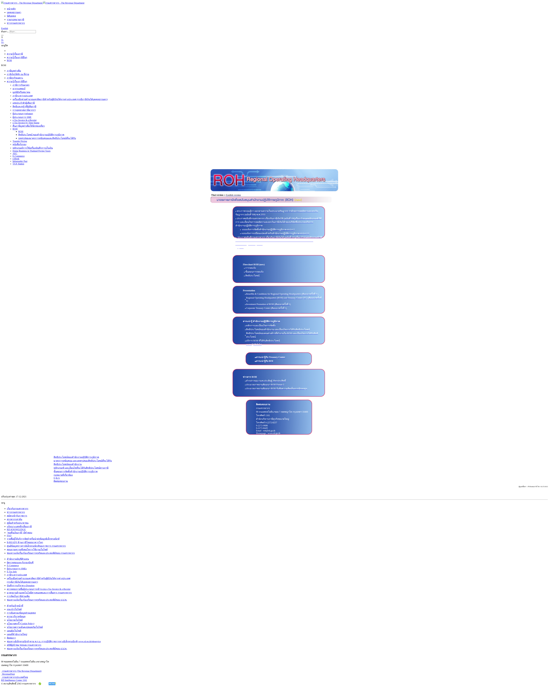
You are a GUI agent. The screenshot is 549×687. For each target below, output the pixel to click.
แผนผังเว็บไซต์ (14, 631)
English (4, 28)
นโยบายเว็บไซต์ (15, 620)
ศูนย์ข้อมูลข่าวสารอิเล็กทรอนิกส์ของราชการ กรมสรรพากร (36, 546)
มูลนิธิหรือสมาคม (21, 92)
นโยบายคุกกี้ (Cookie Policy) (20, 623)
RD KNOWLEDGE (16, 529)
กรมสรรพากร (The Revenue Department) (21, 671)
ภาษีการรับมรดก (21, 85)
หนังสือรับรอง (19, 144)
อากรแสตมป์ (19, 88)
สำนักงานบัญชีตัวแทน (18, 559)
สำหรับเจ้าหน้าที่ (15, 605)
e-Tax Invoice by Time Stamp (26, 123)
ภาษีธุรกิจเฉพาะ (15, 78)
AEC (15, 153)
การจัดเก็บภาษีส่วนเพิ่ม (18, 596)
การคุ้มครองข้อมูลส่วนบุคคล (21, 613)
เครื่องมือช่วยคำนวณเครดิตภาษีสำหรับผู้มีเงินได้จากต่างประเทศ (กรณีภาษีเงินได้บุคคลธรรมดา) (60, 99)
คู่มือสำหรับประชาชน (17, 523)
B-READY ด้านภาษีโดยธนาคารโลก (25, 542)
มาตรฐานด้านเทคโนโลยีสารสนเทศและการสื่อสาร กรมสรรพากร (39, 592)
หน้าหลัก (11, 9)
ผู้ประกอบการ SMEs (17, 568)
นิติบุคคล (11, 16)
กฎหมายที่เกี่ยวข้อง (63, 475)
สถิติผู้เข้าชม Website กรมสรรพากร (24, 645)
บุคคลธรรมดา (14, 12)
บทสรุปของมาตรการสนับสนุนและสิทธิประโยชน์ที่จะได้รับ (47, 138)
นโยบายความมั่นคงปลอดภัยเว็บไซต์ (25, 627)
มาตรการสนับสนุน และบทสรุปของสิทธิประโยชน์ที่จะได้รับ (83, 460)
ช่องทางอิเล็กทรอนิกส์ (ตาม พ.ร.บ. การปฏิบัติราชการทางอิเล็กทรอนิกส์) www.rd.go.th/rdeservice (54, 641)
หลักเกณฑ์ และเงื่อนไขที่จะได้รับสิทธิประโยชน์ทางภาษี (81, 468)
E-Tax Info (12, 571)
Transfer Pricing (20, 141)
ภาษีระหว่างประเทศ (23, 96)
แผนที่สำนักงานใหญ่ (17, 634)
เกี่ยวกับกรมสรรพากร (17, 508)
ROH (9, 60)
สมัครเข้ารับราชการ (17, 516)
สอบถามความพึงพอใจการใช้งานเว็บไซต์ (27, 549)
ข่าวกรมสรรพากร (16, 23)
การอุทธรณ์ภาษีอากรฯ (24, 110)
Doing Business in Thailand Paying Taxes (31, 151)
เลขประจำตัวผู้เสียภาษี (24, 103)
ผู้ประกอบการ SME (22, 117)
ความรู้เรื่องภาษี (15, 54)
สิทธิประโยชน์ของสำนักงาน (68, 464)
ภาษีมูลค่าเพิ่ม (14, 71)
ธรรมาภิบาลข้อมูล (16, 616)
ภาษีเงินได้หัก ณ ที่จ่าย (18, 74)
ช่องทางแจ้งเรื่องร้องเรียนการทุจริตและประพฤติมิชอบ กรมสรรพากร (41, 553)
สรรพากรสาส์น (14, 519)
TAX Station (18, 164)
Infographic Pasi (20, 161)
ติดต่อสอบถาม (61, 481)
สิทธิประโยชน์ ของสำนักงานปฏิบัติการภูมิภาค (41, 134)
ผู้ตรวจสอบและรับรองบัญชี (20, 562)
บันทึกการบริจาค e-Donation (20, 585)
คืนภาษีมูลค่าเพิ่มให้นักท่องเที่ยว (29, 126)
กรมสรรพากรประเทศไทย (14, 677)
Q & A (57, 478)
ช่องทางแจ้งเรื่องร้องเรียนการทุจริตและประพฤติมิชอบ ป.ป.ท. (37, 648)
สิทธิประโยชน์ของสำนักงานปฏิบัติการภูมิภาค (76, 457)
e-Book (16, 158)
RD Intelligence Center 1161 (14, 680)
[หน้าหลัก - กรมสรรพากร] (42, 3)
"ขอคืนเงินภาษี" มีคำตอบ (19, 532)
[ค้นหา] (2, 35)
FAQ (9, 535)
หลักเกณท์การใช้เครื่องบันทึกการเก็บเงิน (33, 148)
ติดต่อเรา (11, 638)
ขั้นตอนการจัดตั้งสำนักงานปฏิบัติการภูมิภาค (76, 471)
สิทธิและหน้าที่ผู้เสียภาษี (24, 106)
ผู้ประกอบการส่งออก (23, 113)
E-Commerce (19, 156)
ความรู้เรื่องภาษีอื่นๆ (17, 57)
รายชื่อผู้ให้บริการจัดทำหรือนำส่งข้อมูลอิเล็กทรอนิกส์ (33, 539)
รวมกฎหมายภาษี (15, 19)
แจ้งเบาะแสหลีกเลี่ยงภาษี (19, 526)
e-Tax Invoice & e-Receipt (24, 120)
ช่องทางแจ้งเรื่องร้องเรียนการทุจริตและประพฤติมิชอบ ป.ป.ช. (37, 600)
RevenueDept (8, 674)
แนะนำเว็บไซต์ (14, 609)
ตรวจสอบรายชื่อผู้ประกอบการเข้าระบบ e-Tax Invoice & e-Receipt (38, 589)
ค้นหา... (5, 31)
